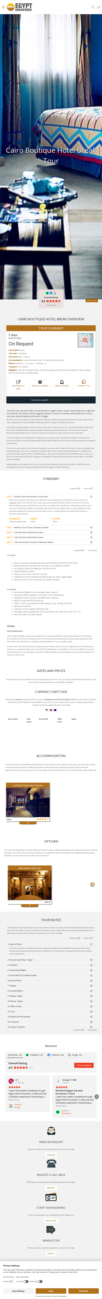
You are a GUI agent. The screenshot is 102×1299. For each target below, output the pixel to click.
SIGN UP (51, 1253)
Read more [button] (13, 1099)
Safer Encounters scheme (60, 400)
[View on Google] (11, 1081)
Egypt (22, 350)
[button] (11, 884)
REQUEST (51, 1188)
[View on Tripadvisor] (58, 1081)
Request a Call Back (40, 386)
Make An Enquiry (62, 386)
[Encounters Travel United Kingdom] (51, 710)
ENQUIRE (51, 1155)
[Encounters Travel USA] (47, 710)
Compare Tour (84, 385)
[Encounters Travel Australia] (55, 710)
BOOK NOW (51, 1220)
